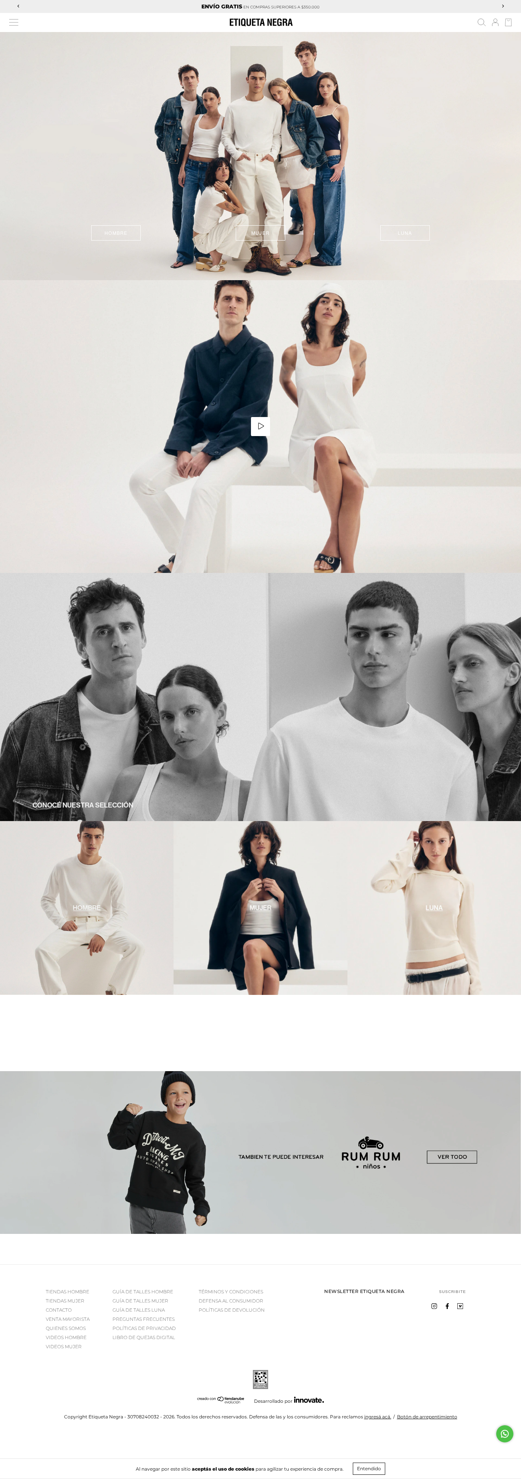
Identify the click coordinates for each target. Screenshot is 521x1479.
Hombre (116, 232)
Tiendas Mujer (65, 1301)
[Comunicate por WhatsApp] (504, 1433)
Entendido (369, 1468)
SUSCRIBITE (452, 1292)
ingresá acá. (377, 1417)
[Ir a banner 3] (434, 908)
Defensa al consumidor (231, 1301)
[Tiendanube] (221, 1402)
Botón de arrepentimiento (427, 1417)
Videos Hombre (66, 1337)
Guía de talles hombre (143, 1292)
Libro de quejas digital (144, 1337)
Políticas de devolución (232, 1310)
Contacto (59, 1310)
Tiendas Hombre (67, 1292)
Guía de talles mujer (140, 1301)
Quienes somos (66, 1328)
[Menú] (13, 22)
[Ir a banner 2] (260, 908)
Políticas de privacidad (144, 1328)
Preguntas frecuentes (144, 1319)
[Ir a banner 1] (260, 697)
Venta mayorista (68, 1319)
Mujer (260, 232)
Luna (405, 232)
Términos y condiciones (231, 1292)
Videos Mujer (64, 1346)
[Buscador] (482, 23)
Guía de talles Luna (139, 1310)
